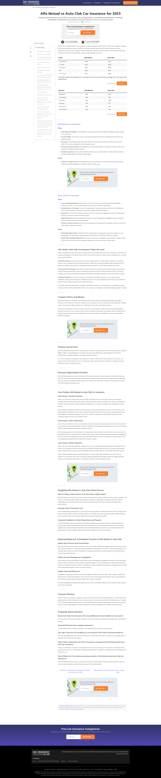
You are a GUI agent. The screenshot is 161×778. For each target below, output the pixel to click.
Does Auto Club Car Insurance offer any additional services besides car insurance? (44, 101)
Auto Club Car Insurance (44, 54)
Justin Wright (95, 41)
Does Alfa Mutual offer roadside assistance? (43, 108)
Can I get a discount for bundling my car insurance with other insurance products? (44, 115)
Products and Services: (43, 67)
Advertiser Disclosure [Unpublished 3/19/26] (48, 761)
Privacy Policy (98, 769)
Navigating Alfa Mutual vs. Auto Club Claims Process (44, 81)
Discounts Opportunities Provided (43, 71)
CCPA (115, 769)
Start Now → (122, 83)
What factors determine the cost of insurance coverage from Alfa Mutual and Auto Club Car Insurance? (44, 124)
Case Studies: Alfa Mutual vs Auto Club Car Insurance (45, 76)
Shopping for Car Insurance (111, 3)
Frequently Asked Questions (45, 95)
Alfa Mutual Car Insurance (44, 51)
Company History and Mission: (43, 63)
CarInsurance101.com (62, 769)
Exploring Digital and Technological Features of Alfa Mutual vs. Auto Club (44, 87)
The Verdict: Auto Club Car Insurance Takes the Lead (44, 58)
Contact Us (63, 761)
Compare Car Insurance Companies (45, 7)
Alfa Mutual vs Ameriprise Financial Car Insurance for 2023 (79, 671)
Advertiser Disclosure (39, 43)
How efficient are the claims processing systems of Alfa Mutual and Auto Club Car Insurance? (44, 133)
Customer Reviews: (42, 92)
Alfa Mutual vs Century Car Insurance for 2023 (106, 671)
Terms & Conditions (108, 769)
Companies (97, 3)
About (34, 761)
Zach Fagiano (74, 41)
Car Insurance (87, 3)
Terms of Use (90, 35)
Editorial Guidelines (64, 705)
